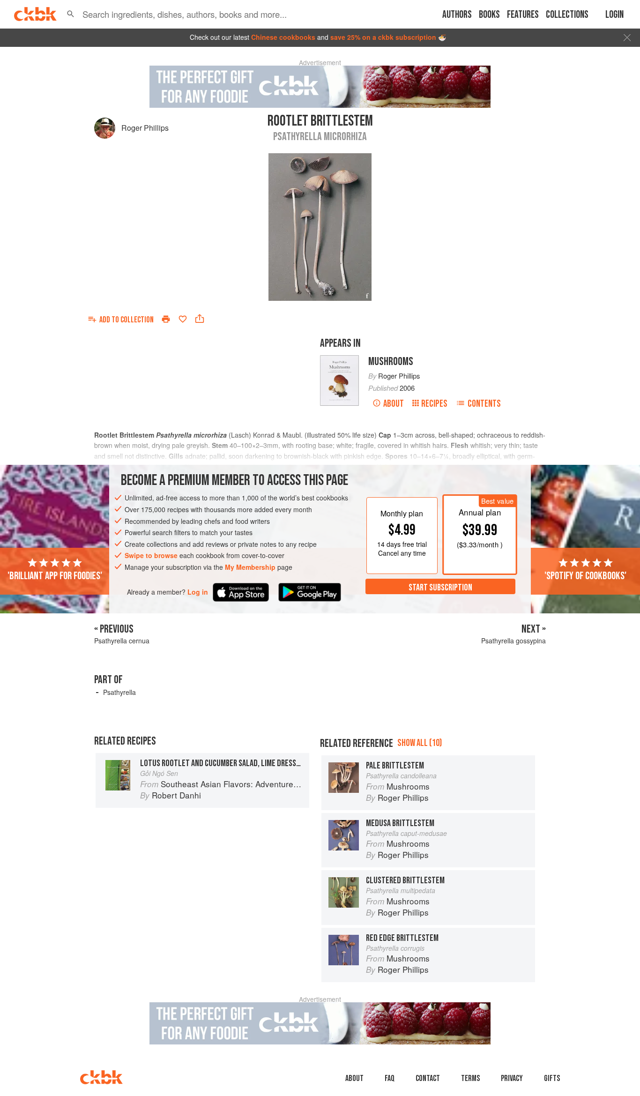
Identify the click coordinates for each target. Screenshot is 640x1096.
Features (523, 14)
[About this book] (339, 359)
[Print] (165, 319)
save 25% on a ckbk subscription (383, 37)
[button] (70, 14)
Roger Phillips (145, 127)
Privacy (512, 1078)
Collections (567, 14)
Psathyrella (119, 692)
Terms (470, 1078)
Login (614, 14)
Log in (197, 592)
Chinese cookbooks (283, 37)
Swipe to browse (151, 555)
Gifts (552, 1078)
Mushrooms (390, 361)
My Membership (250, 567)
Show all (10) (419, 743)
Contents (484, 404)
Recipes (434, 404)
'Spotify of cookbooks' (585, 575)
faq (389, 1078)
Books (489, 14)
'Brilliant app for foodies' (54, 575)
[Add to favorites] (182, 319)
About (393, 404)
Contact (428, 1078)
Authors (457, 14)
